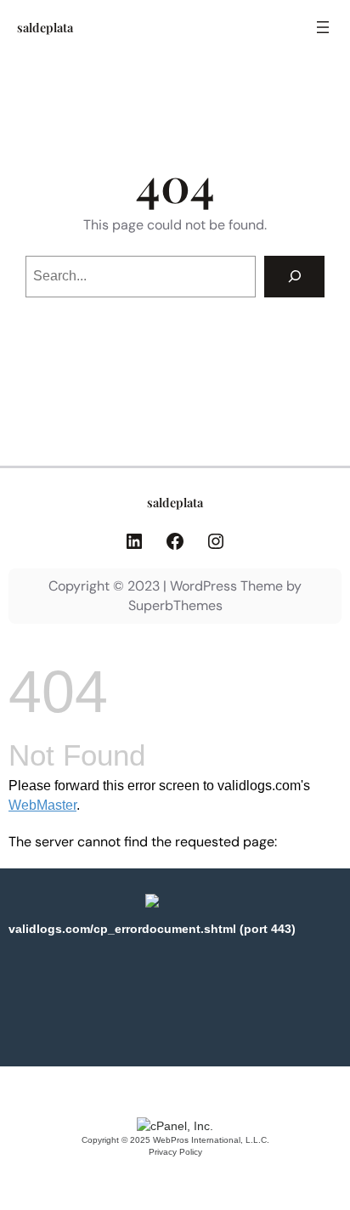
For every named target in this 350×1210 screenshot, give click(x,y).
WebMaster (42, 805)
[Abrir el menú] (323, 27)
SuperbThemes (175, 605)
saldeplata (45, 27)
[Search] (294, 276)
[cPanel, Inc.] (175, 1126)
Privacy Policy (175, 1151)
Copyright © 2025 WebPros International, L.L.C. (175, 1140)
